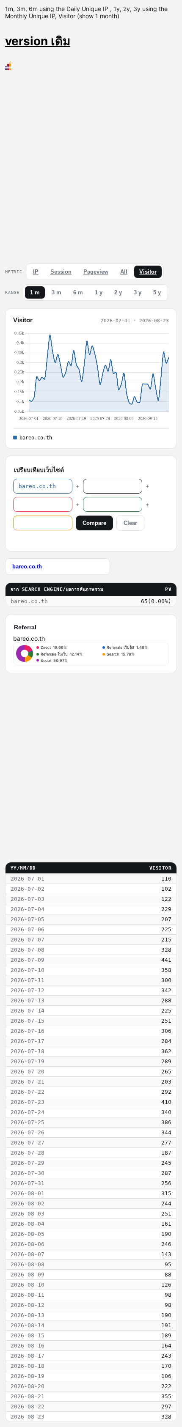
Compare (94, 523)
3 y (137, 292)
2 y (118, 292)
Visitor (148, 272)
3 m (56, 292)
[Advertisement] (91, 165)
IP (36, 272)
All (123, 272)
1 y (98, 292)
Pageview (95, 272)
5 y (157, 292)
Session (61, 272)
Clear (130, 523)
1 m (35, 292)
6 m (78, 292)
